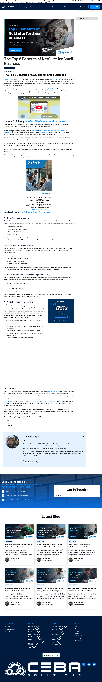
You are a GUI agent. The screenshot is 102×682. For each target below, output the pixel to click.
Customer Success (10, 629)
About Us (7, 626)
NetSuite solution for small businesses (57, 221)
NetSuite (6, 79)
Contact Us (8, 631)
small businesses (56, 79)
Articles (77, 633)
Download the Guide (39, 209)
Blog (76, 626)
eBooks (77, 631)
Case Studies (78, 635)
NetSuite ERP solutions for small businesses (41, 401)
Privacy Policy (78, 640)
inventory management (46, 130)
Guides (76, 628)
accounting (35, 130)
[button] (24, 7)
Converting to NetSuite (81, 638)
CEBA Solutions (9, 401)
